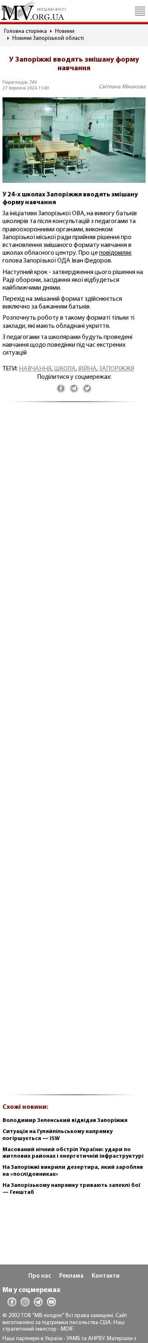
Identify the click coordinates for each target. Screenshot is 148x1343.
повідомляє (115, 253)
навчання (35, 369)
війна (87, 369)
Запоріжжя (116, 369)
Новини (64, 31)
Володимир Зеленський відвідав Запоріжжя (64, 1120)
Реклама (71, 1276)
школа (65, 369)
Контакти (106, 1276)
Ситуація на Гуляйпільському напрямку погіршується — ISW (57, 1135)
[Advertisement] (74, 752)
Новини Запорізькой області (48, 38)
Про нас (39, 1276)
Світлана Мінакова (122, 87)
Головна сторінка (25, 31)
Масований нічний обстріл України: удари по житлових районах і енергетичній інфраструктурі (72, 1153)
